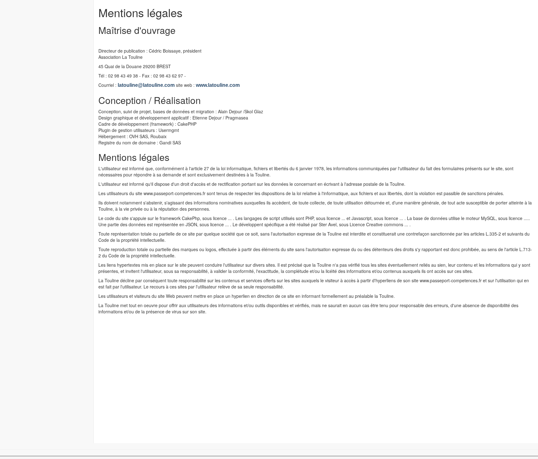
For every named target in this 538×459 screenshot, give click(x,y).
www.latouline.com (218, 85)
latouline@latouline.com (146, 85)
